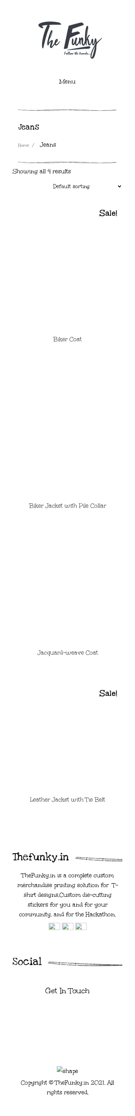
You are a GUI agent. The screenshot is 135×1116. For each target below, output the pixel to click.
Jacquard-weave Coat (67, 652)
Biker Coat (67, 339)
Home (23, 145)
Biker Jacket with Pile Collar (67, 505)
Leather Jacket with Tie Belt (67, 799)
